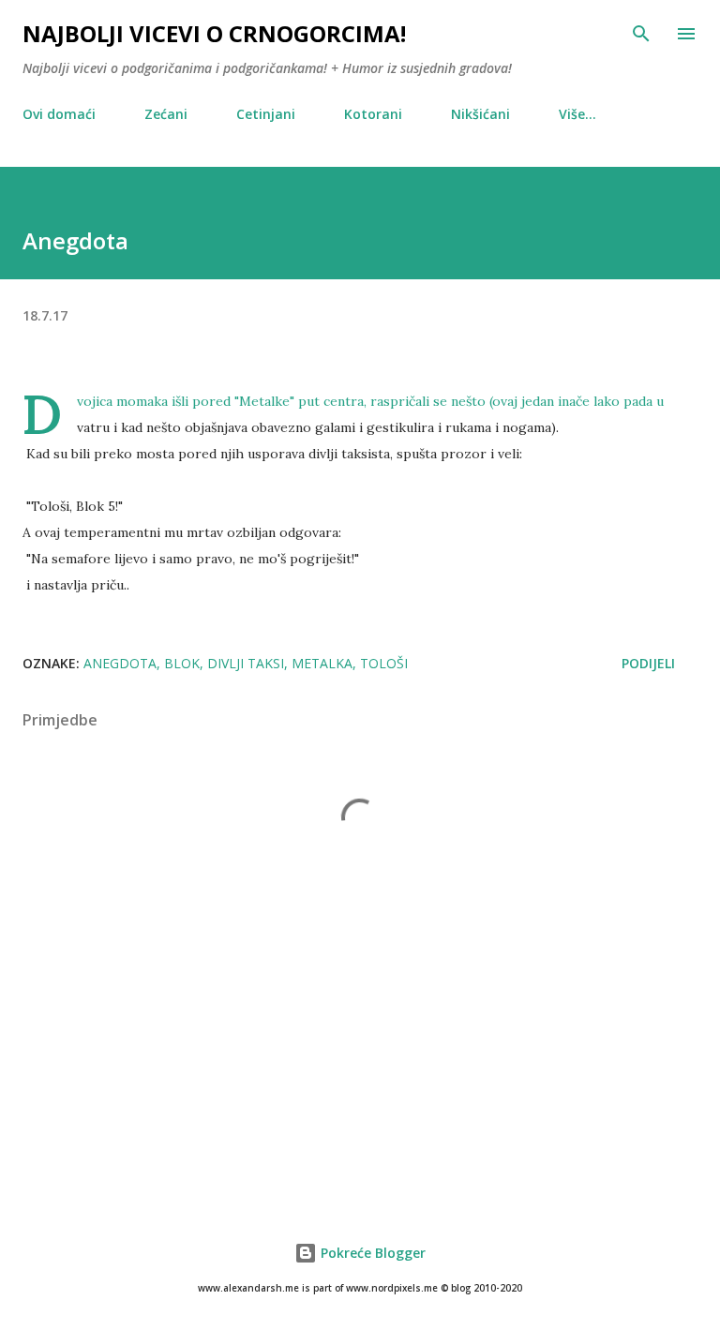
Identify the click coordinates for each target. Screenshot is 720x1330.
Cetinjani (265, 114)
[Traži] (641, 33)
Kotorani (373, 114)
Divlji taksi (245, 663)
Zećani (166, 114)
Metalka (322, 663)
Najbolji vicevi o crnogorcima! (214, 33)
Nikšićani (480, 114)
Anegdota (120, 663)
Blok (182, 663)
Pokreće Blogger (371, 1253)
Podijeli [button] (648, 663)
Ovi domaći (59, 114)
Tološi (384, 663)
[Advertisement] (360, 1056)
